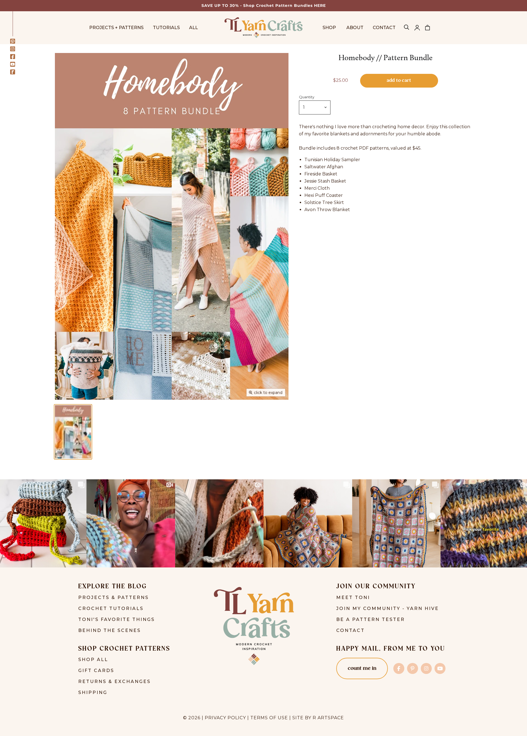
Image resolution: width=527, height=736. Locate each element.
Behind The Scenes (109, 630)
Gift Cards (96, 670)
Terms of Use (269, 717)
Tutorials (166, 27)
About (354, 27)
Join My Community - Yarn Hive (387, 608)
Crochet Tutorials (111, 608)
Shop (330, 27)
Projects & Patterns (113, 597)
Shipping (92, 692)
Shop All (93, 659)
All (193, 27)
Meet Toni (353, 597)
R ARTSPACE (328, 717)
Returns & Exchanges (114, 681)
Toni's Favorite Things (116, 619)
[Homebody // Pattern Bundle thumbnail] (73, 432)
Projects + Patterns (116, 27)
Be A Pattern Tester (370, 619)
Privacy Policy (225, 717)
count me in (362, 668)
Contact (384, 27)
